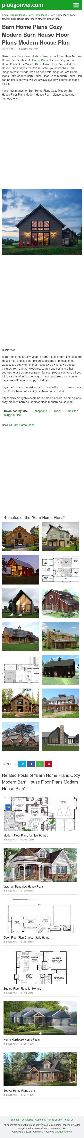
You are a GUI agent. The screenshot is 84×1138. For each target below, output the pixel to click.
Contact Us (27, 1119)
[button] (76, 4)
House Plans (8, 49)
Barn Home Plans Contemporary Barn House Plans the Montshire (37, 681)
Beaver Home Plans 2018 (19, 1090)
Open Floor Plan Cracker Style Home (26, 937)
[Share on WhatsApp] (40, 764)
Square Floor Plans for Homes (22, 988)
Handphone (40, 411)
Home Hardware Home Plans (22, 1039)
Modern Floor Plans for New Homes (26, 835)
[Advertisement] (42, 145)
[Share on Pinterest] (48, 764)
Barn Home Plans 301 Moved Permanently (25, 581)
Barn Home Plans (23, 425)
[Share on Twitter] (22, 764)
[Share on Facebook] (31, 764)
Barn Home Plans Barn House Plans (22, 614)
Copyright (40, 1119)
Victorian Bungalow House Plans (24, 886)
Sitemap (15, 1119)
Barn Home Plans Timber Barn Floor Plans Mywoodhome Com (36, 747)
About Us (68, 1119)
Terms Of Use (54, 1119)
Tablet (57, 411)
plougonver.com (22, 4)
